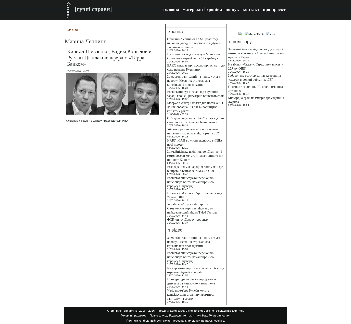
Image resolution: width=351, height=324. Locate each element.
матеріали (193, 9)
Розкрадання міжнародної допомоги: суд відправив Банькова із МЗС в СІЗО (195, 168)
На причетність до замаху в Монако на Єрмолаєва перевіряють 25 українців (194, 56)
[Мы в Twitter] (255, 34)
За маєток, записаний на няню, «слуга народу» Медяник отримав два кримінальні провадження (193, 80)
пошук (232, 9)
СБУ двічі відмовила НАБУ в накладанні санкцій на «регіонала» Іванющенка (195, 120)
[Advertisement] (257, 170)
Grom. (69, 10)
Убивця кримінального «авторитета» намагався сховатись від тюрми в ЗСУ (193, 131)
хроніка (214, 9)
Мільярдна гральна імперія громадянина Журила (256, 99)
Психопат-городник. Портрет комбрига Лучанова (255, 88)
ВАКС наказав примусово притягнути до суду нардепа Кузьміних (196, 67)
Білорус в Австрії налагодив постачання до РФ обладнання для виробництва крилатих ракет (195, 107)
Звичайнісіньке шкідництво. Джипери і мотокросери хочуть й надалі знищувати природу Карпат (195, 155)
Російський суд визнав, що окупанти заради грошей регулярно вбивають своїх (195, 93)
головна (171, 9)
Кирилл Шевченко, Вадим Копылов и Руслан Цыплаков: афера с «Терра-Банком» (109, 57)
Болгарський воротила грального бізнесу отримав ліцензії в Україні (195, 270)
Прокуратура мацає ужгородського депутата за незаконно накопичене (191, 281)
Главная (72, 29)
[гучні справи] (125, 310)
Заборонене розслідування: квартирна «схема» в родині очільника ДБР (254, 77)
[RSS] (270, 34)
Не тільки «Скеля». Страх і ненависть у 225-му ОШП (194, 195)
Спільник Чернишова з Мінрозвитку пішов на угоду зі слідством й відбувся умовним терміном (194, 43)
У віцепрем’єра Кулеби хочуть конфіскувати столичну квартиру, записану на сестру (190, 294)
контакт (251, 9)
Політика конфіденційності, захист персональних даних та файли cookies (175, 320)
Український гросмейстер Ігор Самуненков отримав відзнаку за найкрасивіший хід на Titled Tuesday (192, 208)
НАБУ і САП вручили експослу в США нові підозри (194, 142)
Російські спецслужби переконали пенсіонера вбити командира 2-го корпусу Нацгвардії (190, 182)
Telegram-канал (219, 315)
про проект (274, 9)
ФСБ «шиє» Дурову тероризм (187, 219)
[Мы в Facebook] (241, 34)
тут (240, 310)
